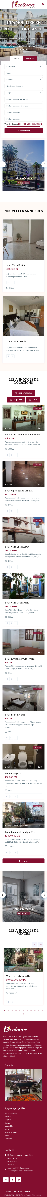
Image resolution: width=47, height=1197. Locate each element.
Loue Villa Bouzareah (17, 602)
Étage (9, 93)
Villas (7, 1135)
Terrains (8, 1139)
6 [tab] (23, 1010)
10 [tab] (38, 1010)
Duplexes (8, 1120)
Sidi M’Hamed (12, 826)
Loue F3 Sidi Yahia (15, 714)
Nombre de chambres (15, 86)
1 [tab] (5, 1010)
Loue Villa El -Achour (17, 546)
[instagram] (18, 1179)
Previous (34, 944)
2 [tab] (8, 1010)
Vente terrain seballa (18, 976)
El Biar (9, 428)
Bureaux (8, 1116)
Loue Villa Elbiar (15, 265)
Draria (9, 484)
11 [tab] (42, 1010)
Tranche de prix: (11, 124)
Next (40, 944)
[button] (22, 1099)
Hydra (9, 652)
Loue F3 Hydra (13, 773)
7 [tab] (27, 1010)
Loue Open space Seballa (19, 490)
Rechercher (25, 131)
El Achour (10, 540)
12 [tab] (23, 1014)
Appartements (23, 908)
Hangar (8, 1123)
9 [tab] (35, 1010)
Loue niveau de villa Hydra (19, 658)
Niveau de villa (11, 1132)
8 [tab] (31, 1010)
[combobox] (24, 66)
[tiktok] (12, 1179)
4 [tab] (16, 1010)
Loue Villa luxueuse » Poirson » (23, 434)
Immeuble (9, 1126)
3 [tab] (12, 1010)
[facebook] (6, 1179)
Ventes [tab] (16, 58)
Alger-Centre (23, 178)
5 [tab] (20, 1010)
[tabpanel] (23, 977)
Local (7, 1129)
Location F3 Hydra (16, 341)
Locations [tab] (30, 58)
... (29, 276)
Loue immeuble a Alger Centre (22, 832)
